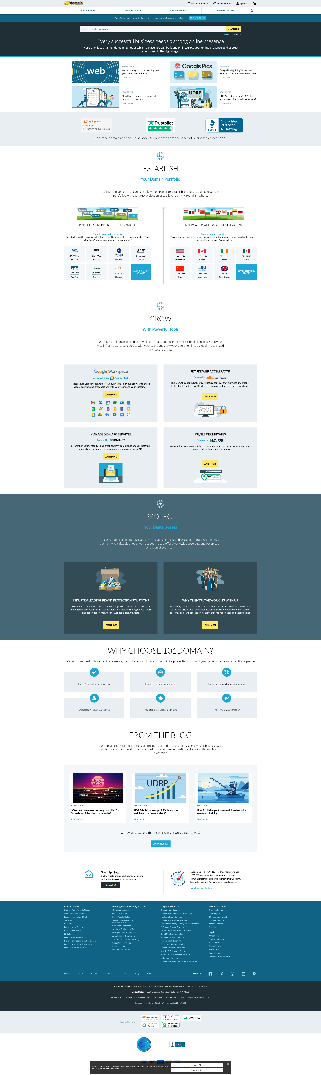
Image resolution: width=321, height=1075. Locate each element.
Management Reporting (170, 941)
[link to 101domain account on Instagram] (232, 975)
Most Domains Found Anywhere (94, 683)
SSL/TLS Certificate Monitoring (125, 939)
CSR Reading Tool (216, 920)
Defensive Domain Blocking (172, 927)
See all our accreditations (201, 888)
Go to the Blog (161, 843)
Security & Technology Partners (173, 951)
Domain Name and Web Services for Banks (178, 961)
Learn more (111, 394)
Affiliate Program (216, 923)
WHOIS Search (215, 949)
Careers (124, 973)
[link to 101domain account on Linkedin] (244, 975)
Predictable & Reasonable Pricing (160, 709)
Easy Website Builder (121, 917)
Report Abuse (215, 946)
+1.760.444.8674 (127, 997)
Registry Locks (118, 946)
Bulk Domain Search (233, 34)
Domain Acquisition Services (172, 947)
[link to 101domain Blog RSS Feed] (255, 975)
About (80, 973)
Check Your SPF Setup (121, 943)
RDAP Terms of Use (217, 942)
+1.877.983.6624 (155, 997)
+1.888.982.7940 (203, 997)
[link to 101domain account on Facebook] (210, 975)
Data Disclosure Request (219, 956)
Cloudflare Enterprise (121, 925)
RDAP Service (215, 953)
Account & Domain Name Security (175, 954)
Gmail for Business (120, 913)
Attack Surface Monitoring (123, 936)
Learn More (111, 625)
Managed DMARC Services (124, 932)
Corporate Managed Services (172, 944)
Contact (109, 973)
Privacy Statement (216, 939)
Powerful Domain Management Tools (226, 683)
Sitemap (150, 973)
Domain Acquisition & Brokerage (78, 944)
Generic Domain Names (74, 913)
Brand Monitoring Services (171, 934)
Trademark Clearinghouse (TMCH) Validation (179, 923)
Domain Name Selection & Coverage (176, 913)
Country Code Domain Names (77, 910)
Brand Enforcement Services (172, 937)
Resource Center (216, 910)
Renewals (68, 923)
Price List (213, 927)
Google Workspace (120, 910)
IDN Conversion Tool (218, 917)
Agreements (214, 935)
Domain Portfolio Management (173, 920)
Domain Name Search (73, 927)
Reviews (94, 973)
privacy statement (101, 1069)
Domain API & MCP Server (75, 947)
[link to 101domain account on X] (221, 975)
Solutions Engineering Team (124, 929)
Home (66, 973)
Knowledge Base (216, 913)
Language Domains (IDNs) (75, 917)
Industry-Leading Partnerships (160, 683)
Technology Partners (169, 958)
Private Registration (73, 941)
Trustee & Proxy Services (171, 917)
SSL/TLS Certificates (121, 949)
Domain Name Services (170, 910)
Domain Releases (73, 937)
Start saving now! (197, 18)
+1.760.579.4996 (177, 997)
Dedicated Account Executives (94, 709)
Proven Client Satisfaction (227, 709)
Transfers (68, 920)
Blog (137, 973)
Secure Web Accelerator (122, 920)
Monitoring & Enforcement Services (175, 930)
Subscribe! (110, 885)
